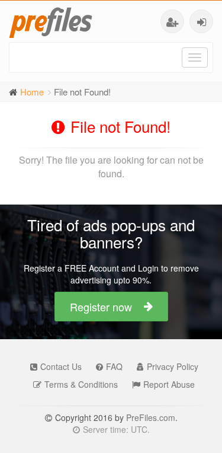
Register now (101, 306)
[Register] (172, 21)
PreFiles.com (150, 417)
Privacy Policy (172, 366)
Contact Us (61, 366)
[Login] (201, 21)
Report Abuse (169, 384)
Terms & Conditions (81, 384)
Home (32, 91)
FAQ (114, 366)
